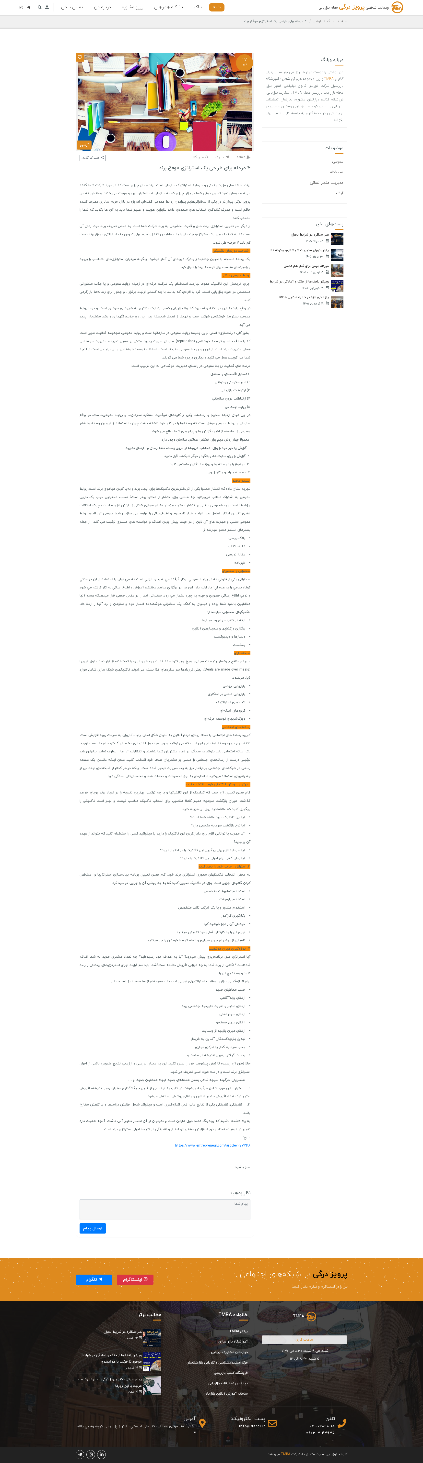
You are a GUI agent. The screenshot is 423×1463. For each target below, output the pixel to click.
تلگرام (92, 1280)
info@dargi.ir (252, 1426)
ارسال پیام (92, 1228)
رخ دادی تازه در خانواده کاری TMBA (303, 297)
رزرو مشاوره (132, 7)
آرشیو (317, 21)
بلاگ (198, 7)
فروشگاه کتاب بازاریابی (231, 1373)
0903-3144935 (320, 1433)
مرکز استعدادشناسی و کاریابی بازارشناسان (217, 1362)
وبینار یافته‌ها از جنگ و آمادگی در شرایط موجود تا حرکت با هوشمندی (297, 281)
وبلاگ (331, 21)
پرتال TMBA (238, 1331)
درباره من (102, 7)
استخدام (336, 172)
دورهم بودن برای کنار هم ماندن (306, 266)
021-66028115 (322, 1426)
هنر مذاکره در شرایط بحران (310, 235)
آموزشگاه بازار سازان (233, 1341)
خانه (217, 7)
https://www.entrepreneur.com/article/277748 (212, 1145)
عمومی (337, 161)
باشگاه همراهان (168, 7)
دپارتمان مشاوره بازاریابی (229, 1352)
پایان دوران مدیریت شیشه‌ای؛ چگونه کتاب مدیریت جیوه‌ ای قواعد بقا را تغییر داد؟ (297, 250)
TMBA (329, 79)
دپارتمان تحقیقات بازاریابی (228, 1383)
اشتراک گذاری (91, 158)
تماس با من (72, 7)
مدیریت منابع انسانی (326, 182)
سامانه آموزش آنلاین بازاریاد (227, 1393)
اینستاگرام (133, 1280)
